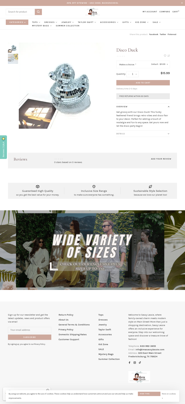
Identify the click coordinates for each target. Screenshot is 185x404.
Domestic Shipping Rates (73, 334)
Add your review (161, 159)
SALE (155, 22)
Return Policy (66, 314)
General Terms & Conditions (74, 324)
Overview (121, 106)
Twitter (163, 34)
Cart (175, 11)
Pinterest (172, 34)
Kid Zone (140, 22)
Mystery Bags (40, 25)
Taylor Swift (86, 22)
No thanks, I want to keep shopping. (144, 394)
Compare (164, 11)
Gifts (125, 22)
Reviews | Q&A (3, 149)
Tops (35, 22)
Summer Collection (68, 25)
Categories (16, 22)
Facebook (153, 34)
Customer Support (69, 339)
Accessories (108, 22)
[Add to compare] (169, 56)
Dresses (49, 22)
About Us (64, 319)
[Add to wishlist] (165, 56)
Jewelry (66, 22)
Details (120, 133)
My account (150, 11)
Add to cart (143, 82)
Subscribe (29, 337)
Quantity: (121, 74)
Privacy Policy (66, 329)
